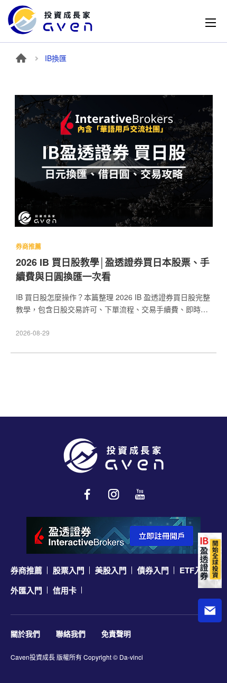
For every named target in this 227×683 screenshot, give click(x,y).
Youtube (139, 494)
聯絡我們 (71, 633)
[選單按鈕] (210, 22)
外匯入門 (26, 590)
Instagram (113, 494)
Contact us (210, 610)
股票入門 (68, 570)
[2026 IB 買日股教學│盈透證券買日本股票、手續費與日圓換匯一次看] (113, 163)
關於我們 (25, 633)
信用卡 (65, 590)
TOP (210, 643)
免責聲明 (116, 633)
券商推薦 (26, 570)
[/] (113, 456)
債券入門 (153, 570)
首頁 (21, 58)
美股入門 (111, 570)
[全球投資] (210, 560)
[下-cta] (113, 535)
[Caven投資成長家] (50, 19)
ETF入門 (194, 570)
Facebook (87, 494)
